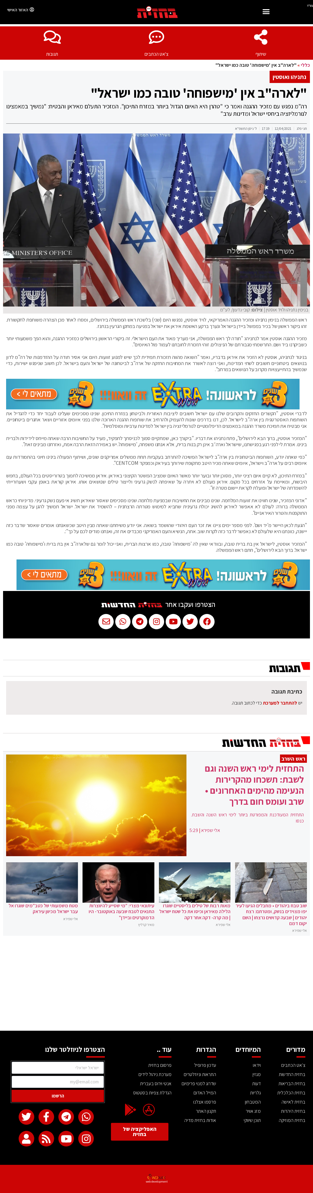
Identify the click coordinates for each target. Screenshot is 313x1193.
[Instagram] (86, 1138)
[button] (266, 12)
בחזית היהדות (293, 1111)
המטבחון (253, 1102)
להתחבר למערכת (280, 703)
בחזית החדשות (292, 1074)
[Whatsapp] (86, 1117)
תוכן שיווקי (252, 1120)
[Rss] (46, 1138)
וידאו (257, 1065)
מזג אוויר (253, 1111)
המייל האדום (204, 1093)
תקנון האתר (206, 1111)
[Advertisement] (156, 985)
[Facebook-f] (46, 1117)
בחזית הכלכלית (291, 1093)
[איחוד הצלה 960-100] (153, 407)
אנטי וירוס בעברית (155, 1083)
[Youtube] (66, 1138)
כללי (305, 65)
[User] (26, 1138)
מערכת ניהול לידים (154, 1074)
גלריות (255, 1093)
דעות (256, 1083)
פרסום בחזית (159, 1065)
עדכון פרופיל (205, 1065)
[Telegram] (66, 1117)
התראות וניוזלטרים (200, 1074)
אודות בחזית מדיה (200, 1120)
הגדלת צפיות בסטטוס (152, 1093)
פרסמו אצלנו (204, 1102)
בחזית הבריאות (291, 1083)
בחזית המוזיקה (292, 1120)
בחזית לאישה (293, 1102)
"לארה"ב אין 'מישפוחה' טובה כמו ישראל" (199, 93)
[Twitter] (26, 1117)
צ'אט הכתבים (156, 54)
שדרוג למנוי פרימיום (199, 1083)
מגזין (256, 1074)
